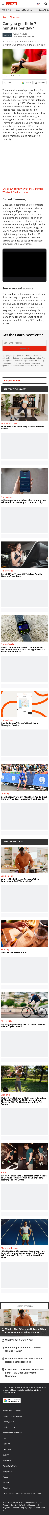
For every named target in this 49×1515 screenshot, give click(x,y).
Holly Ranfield (21, 34)
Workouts (7, 1460)
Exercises (7, 1449)
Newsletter (41, 83)
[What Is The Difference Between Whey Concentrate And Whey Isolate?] (24, 1322)
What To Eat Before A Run (19, 1340)
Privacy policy (8, 1421)
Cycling (6, 1455)
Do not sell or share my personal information (22, 1493)
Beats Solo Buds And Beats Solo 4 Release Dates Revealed (23, 1360)
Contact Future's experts (13, 1416)
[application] (24, 264)
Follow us (28, 83)
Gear (5, 17)
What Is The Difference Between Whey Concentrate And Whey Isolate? (25, 1331)
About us (7, 1488)
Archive (6, 1482)
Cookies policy (9, 1427)
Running (6, 1444)
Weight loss (8, 1471)
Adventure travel (10, 1466)
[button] (3, 4)
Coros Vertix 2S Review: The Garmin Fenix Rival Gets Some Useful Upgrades (24, 1372)
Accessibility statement (12, 1433)
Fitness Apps (14, 17)
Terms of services (32, 355)
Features (7, 35)
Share (9, 83)
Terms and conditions (12, 1410)
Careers (6, 1438)
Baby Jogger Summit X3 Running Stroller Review (23, 1349)
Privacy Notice (35, 358)
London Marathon (24, 10)
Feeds (5, 1477)
